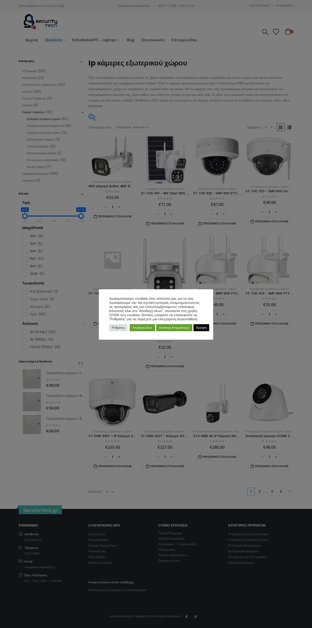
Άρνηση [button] (201, 328)
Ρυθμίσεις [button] (118, 328)
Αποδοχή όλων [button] (142, 328)
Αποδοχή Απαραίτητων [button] (174, 328)
